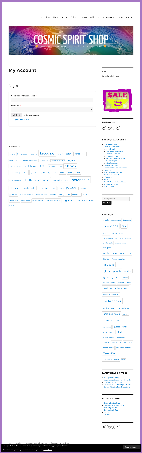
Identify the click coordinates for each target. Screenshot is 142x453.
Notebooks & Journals (111, 175)
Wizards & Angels (112, 163)
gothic (34, 172)
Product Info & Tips (111, 410)
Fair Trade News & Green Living (115, 405)
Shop (47, 17)
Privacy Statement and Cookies (35, 443)
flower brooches (55, 166)
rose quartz (41, 194)
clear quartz (14, 161)
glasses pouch (18, 172)
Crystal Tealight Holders (114, 151)
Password (16, 105)
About (55, 17)
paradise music (46, 188)
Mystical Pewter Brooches (113, 173)
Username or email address (24, 96)
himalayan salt (74, 173)
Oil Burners (108, 177)
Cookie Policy (47, 450)
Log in (16, 115)
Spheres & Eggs (111, 161)
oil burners (15, 188)
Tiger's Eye (69, 200)
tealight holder (53, 200)
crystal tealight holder (58, 160)
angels (12, 154)
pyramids (13, 195)
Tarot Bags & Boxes (111, 184)
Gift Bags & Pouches (111, 166)
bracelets (33, 154)
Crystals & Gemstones (112, 147)
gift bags (70, 166)
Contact (129, 17)
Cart (121, 17)
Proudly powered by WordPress (59, 443)
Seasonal (107, 415)
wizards (11, 205)
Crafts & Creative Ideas (112, 403)
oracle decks (29, 188)
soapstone (76, 195)
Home (39, 17)
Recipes (106, 412)
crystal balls (45, 161)
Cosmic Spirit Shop (15, 443)
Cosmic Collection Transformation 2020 (118, 387)
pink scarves (82, 188)
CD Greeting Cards (110, 144)
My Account (108, 17)
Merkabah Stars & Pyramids (115, 159)
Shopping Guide (69, 17)
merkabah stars (60, 180)
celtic (68, 153)
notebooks (80, 180)
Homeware (108, 170)
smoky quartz (64, 195)
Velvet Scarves (109, 187)
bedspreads (22, 154)
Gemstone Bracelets (113, 154)
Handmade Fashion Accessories (115, 168)
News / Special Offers (111, 408)
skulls (53, 194)
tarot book (38, 200)
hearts (62, 173)
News (84, 17)
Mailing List (95, 17)
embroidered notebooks (23, 166)
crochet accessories (30, 161)
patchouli (61, 188)
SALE (106, 180)
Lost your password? (20, 120)
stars (86, 194)
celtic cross (80, 154)
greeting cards (49, 172)
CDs (60, 153)
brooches (47, 153)
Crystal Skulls (110, 149)
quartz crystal (26, 194)
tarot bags (25, 201)
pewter (71, 188)
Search (106, 202)
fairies (43, 166)
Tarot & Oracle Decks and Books (115, 182)
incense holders (15, 180)
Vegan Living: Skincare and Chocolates (117, 380)
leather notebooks (37, 180)
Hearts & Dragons (112, 156)
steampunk (14, 201)
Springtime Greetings (111, 378)
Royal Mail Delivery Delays (113, 382)
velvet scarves (86, 200)
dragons (71, 160)
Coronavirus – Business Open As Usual (117, 385)
